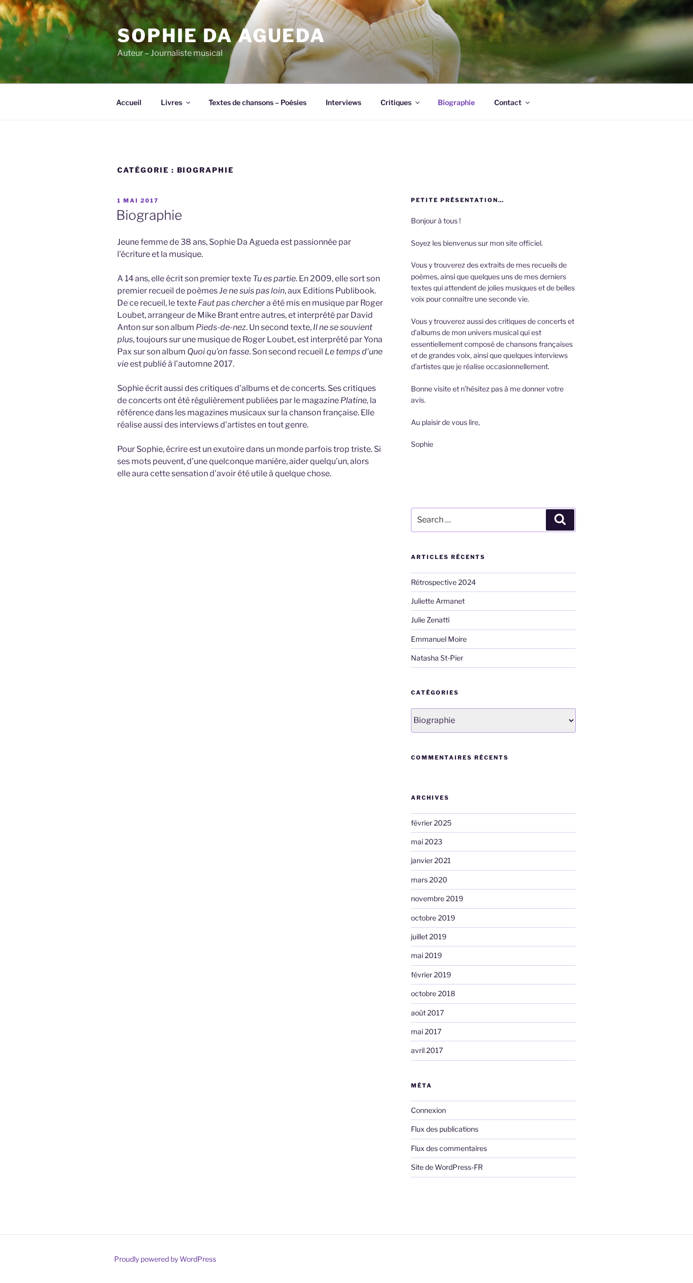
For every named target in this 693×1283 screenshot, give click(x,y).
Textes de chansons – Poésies (257, 102)
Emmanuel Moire (439, 639)
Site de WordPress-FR (447, 1167)
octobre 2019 (433, 917)
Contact (508, 102)
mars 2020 (429, 879)
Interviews (343, 102)
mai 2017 (426, 1031)
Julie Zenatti (430, 619)
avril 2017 (427, 1050)
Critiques (395, 102)
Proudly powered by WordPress (165, 1259)
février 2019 (431, 974)
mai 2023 (426, 841)
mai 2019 (426, 955)
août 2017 (427, 1012)
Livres (171, 102)
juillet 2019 (428, 936)
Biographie (456, 102)
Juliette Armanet (438, 601)
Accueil (129, 102)
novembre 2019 (437, 898)
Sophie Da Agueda (221, 35)
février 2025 (431, 822)
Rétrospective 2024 (443, 582)
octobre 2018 (433, 993)
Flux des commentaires (449, 1148)
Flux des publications (444, 1129)
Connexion (428, 1110)
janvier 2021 (431, 860)
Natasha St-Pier (437, 657)
